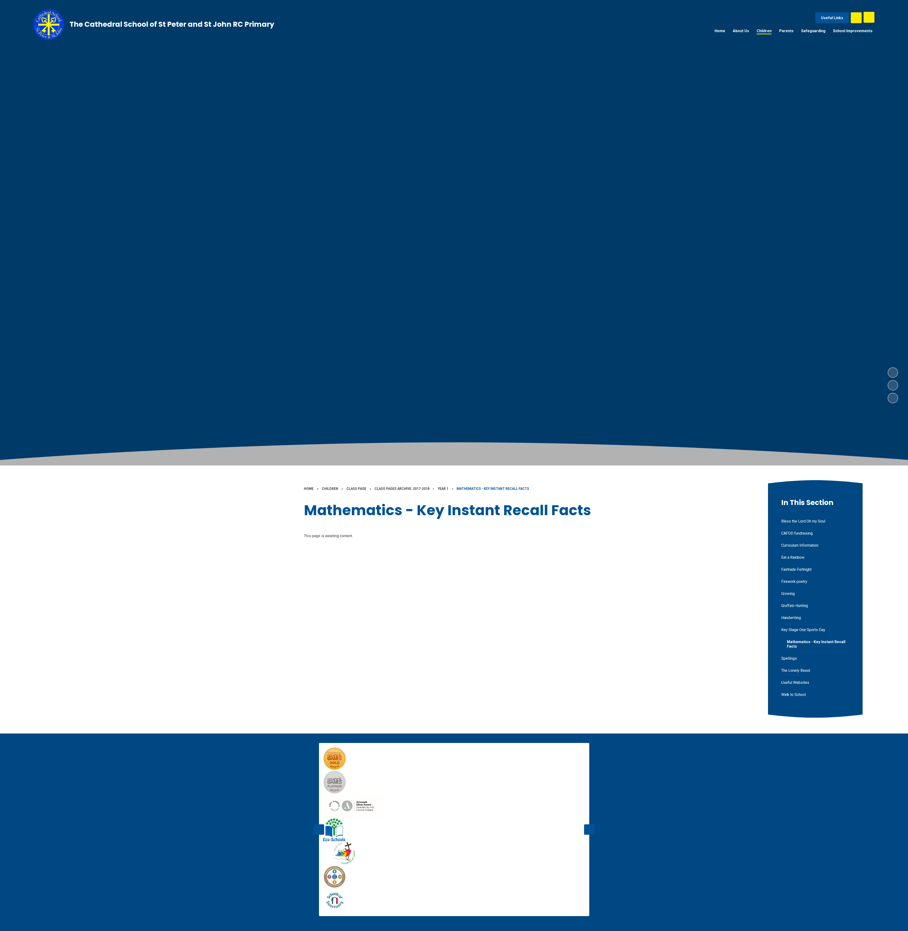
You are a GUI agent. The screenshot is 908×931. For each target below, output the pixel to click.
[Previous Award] (319, 829)
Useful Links (832, 18)
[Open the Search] (856, 17)
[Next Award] (589, 829)
